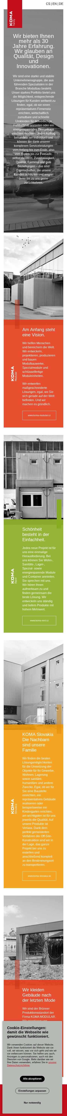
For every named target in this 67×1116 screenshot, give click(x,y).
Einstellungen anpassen (32, 1090)
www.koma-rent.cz (39, 620)
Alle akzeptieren (32, 1078)
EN (54, 3)
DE (61, 3)
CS (48, 3)
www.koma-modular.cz (39, 415)
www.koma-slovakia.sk (39, 876)
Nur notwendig (32, 1102)
